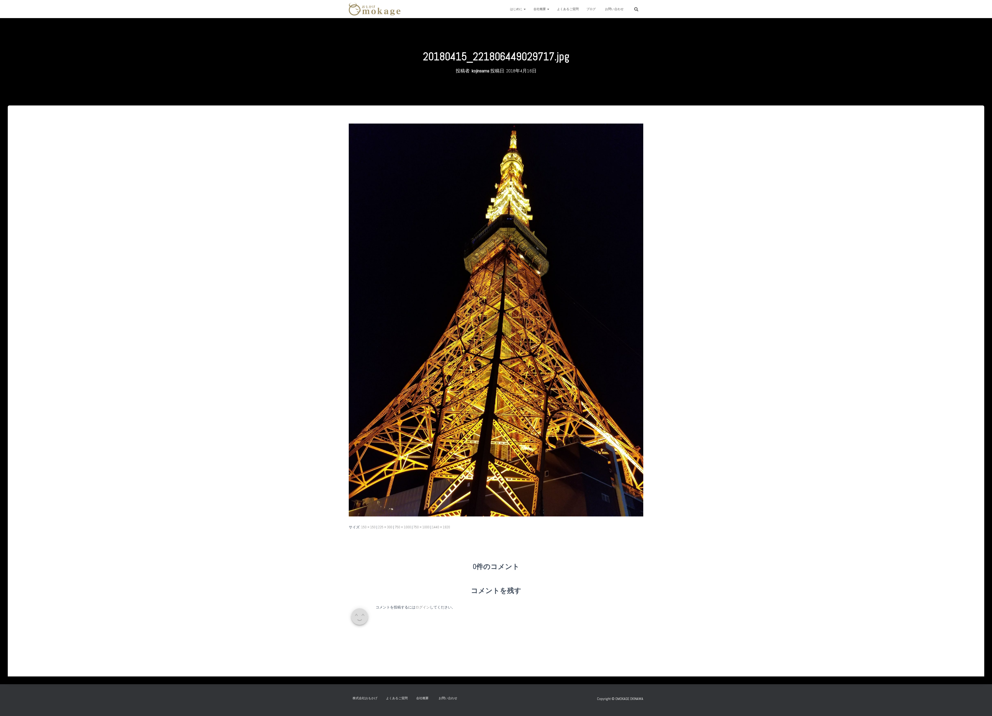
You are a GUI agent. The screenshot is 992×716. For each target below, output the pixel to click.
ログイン (422, 607)
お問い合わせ (616, 9)
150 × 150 (368, 527)
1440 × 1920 (441, 527)
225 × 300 (385, 527)
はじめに (516, 9)
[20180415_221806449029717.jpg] (496, 319)
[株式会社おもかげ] (374, 9)
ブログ (591, 9)
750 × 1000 (403, 527)
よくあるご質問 (568, 9)
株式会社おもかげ (365, 698)
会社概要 (540, 9)
